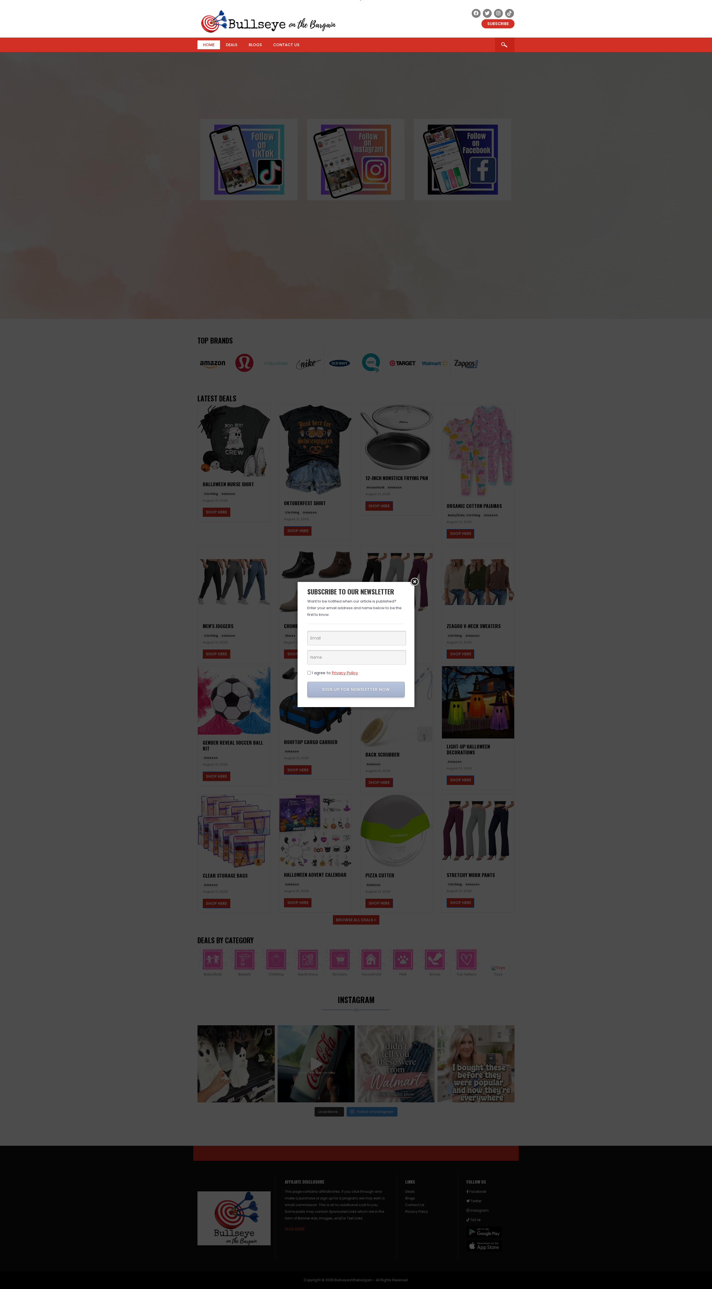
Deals (231, 45)
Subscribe (498, 23)
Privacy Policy (345, 673)
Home (208, 45)
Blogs (255, 45)
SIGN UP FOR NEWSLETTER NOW (356, 689)
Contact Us (286, 45)
